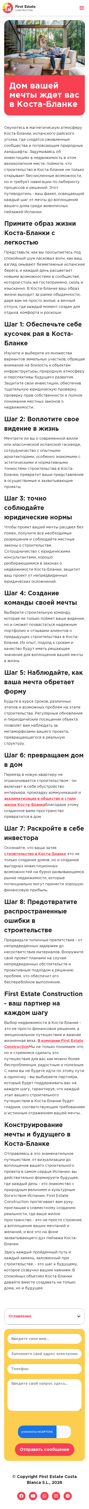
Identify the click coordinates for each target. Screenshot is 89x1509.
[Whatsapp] (44, 1496)
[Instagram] (56, 1496)
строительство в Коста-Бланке (35, 854)
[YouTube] (33, 1496)
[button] (79, 1316)
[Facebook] (21, 1496)
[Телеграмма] (68, 1496)
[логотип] (19, 8)
